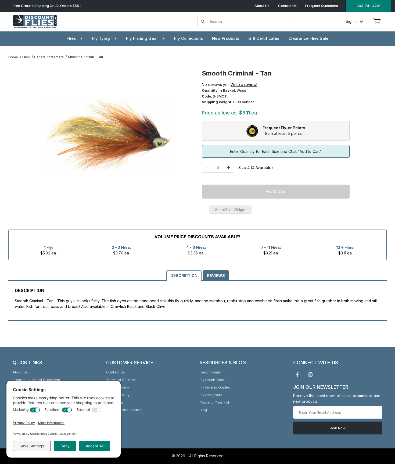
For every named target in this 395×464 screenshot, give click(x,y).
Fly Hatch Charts (214, 379)
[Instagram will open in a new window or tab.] (310, 374)
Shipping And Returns (124, 410)
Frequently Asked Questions (36, 379)
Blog (203, 410)
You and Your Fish (215, 402)
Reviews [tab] (216, 275)
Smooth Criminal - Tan (85, 57)
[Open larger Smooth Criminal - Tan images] (110, 133)
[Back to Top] (378, 430)
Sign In (352, 21)
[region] (19, 131)
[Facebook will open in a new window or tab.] (297, 374)
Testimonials (210, 372)
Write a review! (244, 84)
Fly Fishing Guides (215, 387)
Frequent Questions (321, 5)
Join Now (338, 428)
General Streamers (49, 57)
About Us (262, 5)
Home (13, 57)
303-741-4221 (368, 5)
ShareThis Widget (230, 209)
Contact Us (287, 5)
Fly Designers (211, 395)
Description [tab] (184, 275)
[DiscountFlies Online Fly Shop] (35, 21)
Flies (26, 57)
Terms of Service (120, 379)
